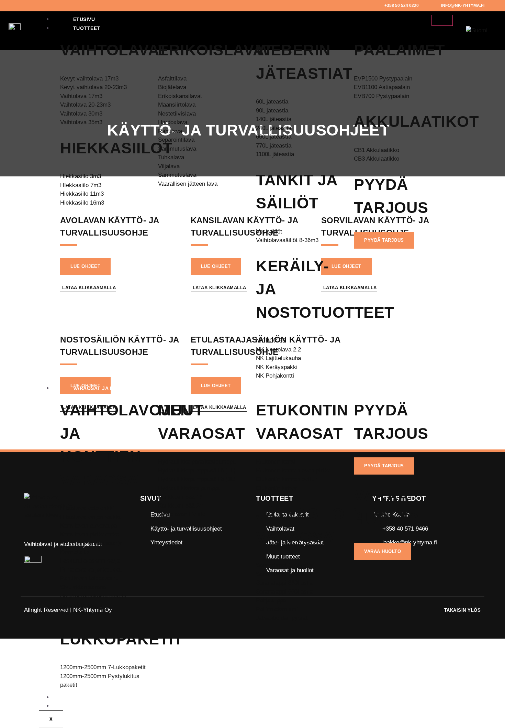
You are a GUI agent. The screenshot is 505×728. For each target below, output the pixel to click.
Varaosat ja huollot (104, 388)
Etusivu (84, 19)
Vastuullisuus (94, 706)
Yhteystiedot (92, 697)
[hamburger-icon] (442, 20)
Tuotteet (86, 28)
